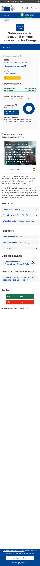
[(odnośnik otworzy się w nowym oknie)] (8, 7)
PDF (21, 302)
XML (21, 296)
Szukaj (32, 8)
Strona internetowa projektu (14, 66)
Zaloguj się (22, 8)
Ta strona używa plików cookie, (14, 551)
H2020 (6, 20)
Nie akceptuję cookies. (20, 563)
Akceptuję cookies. (20, 558)
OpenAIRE (20, 197)
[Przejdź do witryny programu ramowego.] (20, 27)
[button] (27, 8)
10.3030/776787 (9, 73)
